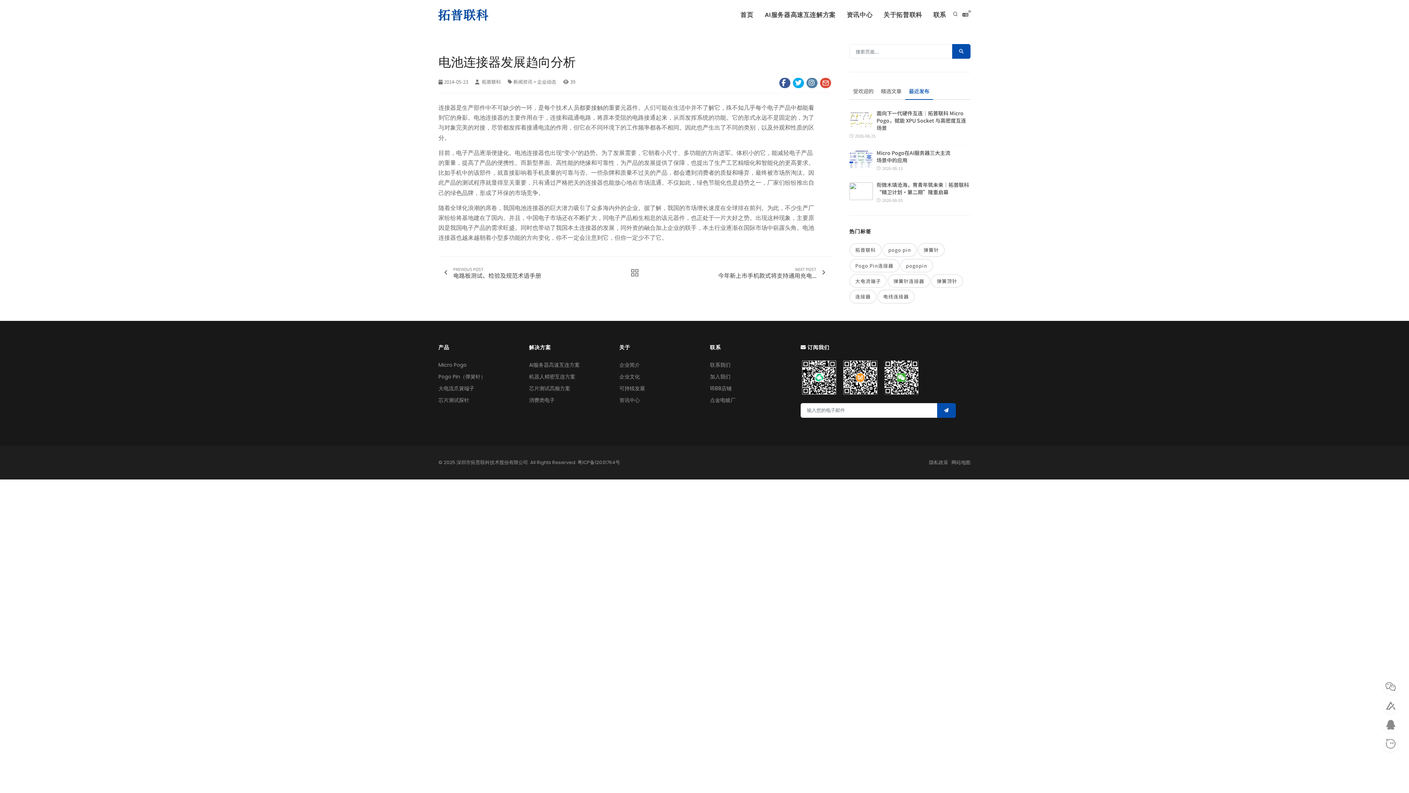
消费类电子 (542, 400)
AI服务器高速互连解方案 (800, 15)
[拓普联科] (464, 14)
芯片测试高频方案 (549, 388)
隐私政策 (938, 462)
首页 (746, 15)
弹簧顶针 (947, 281)
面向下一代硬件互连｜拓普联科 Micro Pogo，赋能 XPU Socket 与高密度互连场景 (921, 120)
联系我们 (720, 365)
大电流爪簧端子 (456, 388)
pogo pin (899, 249)
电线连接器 (896, 296)
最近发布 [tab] (919, 91)
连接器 (863, 296)
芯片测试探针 (453, 400)
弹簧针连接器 (908, 281)
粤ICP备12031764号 (599, 462)
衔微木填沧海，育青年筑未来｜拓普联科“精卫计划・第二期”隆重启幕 (923, 188)
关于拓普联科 (903, 15)
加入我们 (720, 376)
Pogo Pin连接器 (874, 265)
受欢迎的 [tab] (863, 91)
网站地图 (961, 462)
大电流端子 (868, 281)
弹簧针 (931, 249)
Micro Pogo (452, 365)
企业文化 (629, 376)
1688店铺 (721, 388)
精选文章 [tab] (891, 91)
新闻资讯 (522, 81)
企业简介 (629, 365)
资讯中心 (860, 15)
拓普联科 (491, 81)
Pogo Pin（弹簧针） (462, 376)
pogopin (916, 265)
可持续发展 (632, 388)
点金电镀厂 (723, 400)
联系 (939, 15)
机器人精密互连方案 (552, 376)
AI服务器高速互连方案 (554, 365)
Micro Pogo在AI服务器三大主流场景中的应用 (913, 156)
